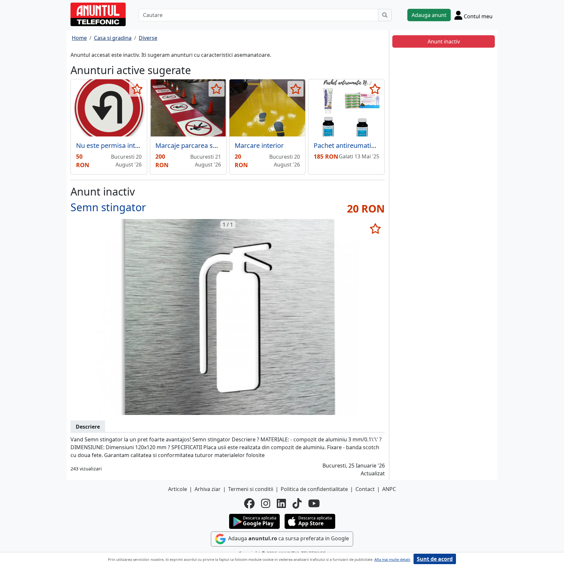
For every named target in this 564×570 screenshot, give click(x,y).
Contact (365, 489)
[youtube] (314, 503)
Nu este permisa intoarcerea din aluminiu (138, 145)
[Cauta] (385, 15)
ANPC (389, 489)
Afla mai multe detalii (392, 559)
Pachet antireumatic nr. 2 (351, 145)
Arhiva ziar (208, 489)
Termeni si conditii (250, 489)
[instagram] (265, 503)
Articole (177, 489)
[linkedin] (281, 503)
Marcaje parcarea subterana (197, 145)
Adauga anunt (429, 15)
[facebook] (249, 503)
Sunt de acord (435, 558)
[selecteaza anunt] (137, 89)
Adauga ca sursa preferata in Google (288, 538)
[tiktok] (297, 503)
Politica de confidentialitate (314, 489)
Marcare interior (259, 145)
